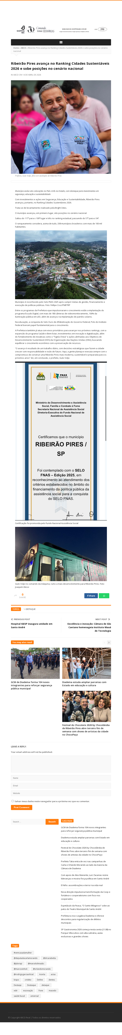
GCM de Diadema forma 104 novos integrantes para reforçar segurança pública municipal (31, 685)
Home (16, 48)
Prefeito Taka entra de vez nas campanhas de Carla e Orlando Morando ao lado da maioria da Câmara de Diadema (84, 865)
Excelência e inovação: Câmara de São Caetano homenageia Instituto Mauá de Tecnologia (89, 627)
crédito (28, 979)
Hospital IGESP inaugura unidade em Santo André (31, 625)
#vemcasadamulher (23, 952)
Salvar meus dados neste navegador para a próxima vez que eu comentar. (52, 801)
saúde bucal (19, 996)
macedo (52, 990)
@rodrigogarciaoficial (24, 974)
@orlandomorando (42, 969)
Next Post (101, 619)
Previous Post (22, 619)
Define (40, 979)
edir (15, 990)
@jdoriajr (18, 963)
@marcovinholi (20, 969)
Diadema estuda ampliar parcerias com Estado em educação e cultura (84, 684)
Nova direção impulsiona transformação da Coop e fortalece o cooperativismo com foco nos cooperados (85, 895)
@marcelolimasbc (36, 963)
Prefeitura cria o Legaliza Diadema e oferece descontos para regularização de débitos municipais (82, 919)
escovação (28, 990)
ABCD (23, 48)
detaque (45, 985)
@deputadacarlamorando (25, 958)
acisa (53, 974)
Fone (41, 990)
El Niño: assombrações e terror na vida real (82, 885)
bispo (16, 979)
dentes (52, 979)
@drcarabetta (49, 958)
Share (92, 595)
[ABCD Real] (61, 13)
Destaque (30, 609)
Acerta (42, 974)
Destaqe (17, 985)
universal (34, 996)
